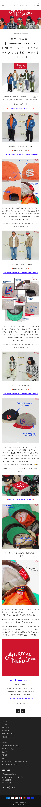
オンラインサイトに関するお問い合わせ (14, 761)
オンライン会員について (9, 764)
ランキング (5, 731)
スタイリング (6, 727)
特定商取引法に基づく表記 (10, 746)
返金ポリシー (6, 752)
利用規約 (4, 742)
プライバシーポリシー (9, 749)
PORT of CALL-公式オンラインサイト (20, 698)
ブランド (4, 724)
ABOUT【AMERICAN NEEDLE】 (20, 680)
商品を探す (5, 737)
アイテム (4, 721)
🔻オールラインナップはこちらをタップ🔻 (21, 108)
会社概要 (4, 755)
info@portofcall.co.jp (9, 774)
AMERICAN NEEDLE (20, 33)
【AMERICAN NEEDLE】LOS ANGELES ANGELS (20, 273)
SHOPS (4, 758)
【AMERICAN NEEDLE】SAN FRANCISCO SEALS (20, 155)
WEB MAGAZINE (8, 734)
